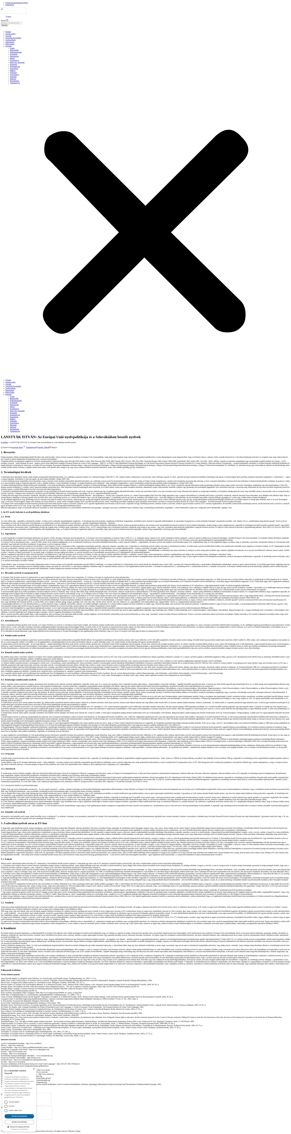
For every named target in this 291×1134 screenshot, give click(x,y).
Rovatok (8, 46)
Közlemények (15, 66)
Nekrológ (13, 73)
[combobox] (11, 23)
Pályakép (13, 77)
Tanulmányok (15, 83)
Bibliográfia (14, 50)
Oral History (14, 75)
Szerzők (8, 36)
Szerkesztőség (10, 40)
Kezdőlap (4, 442)
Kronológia (14, 69)
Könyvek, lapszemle (17, 62)
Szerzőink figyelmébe (13, 38)
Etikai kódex (10, 44)
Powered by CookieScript (19, 1129)
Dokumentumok (16, 52)
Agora (12, 48)
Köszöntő (13, 64)
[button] (145, 231)
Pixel (78, 1131)
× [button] (34, 1069)
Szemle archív (10, 34)
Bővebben (19, 1097)
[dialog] (19, 1099)
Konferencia (14, 60)
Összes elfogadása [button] (19, 1116)
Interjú (12, 58)
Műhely (13, 71)
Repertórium (14, 81)
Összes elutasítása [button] (19, 1122)
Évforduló (13, 54)
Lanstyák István (17, 447)
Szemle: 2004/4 (43, 447)
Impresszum (9, 42)
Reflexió (13, 79)
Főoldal (8, 32)
